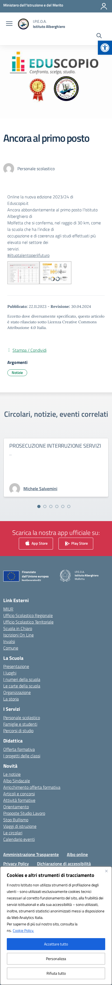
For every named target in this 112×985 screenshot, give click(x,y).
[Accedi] (104, 6)
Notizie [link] (17, 372)
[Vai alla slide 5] (62, 506)
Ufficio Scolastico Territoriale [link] (28, 622)
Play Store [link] (79, 543)
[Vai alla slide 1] (39, 506)
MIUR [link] (8, 609)
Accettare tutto (56, 944)
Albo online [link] (77, 854)
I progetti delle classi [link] (21, 756)
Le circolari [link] (12, 832)
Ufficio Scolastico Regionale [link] (28, 615)
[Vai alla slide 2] (44, 506)
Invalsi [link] (9, 641)
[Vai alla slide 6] (68, 506)
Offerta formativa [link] (19, 749)
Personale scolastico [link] (21, 717)
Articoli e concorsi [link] (19, 793)
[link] (105, 48)
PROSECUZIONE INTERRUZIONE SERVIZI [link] (55, 445)
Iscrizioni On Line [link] (18, 635)
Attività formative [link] (19, 800)
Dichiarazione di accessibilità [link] (64, 863)
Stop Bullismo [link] (15, 819)
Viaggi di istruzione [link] (19, 826)
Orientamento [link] (16, 806)
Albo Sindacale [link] (16, 780)
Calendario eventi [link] (19, 839)
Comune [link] (10, 648)
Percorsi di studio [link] (18, 730)
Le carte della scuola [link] (21, 686)
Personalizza (56, 958)
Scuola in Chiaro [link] (17, 628)
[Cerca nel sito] (99, 36)
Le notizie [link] (12, 774)
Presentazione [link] (16, 666)
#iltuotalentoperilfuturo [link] (28, 255)
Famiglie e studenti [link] (20, 724)
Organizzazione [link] (17, 692)
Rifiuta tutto (56, 973)
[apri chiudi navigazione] (9, 24)
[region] (56, 925)
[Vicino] (106, 871)
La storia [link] (11, 699)
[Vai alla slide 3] (50, 506)
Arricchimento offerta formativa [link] (31, 787)
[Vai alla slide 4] (56, 506)
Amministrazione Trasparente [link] (31, 854)
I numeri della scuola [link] (21, 679)
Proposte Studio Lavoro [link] (24, 813)
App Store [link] (39, 543)
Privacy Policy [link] (16, 863)
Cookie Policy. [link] (23, 930)
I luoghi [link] (9, 673)
